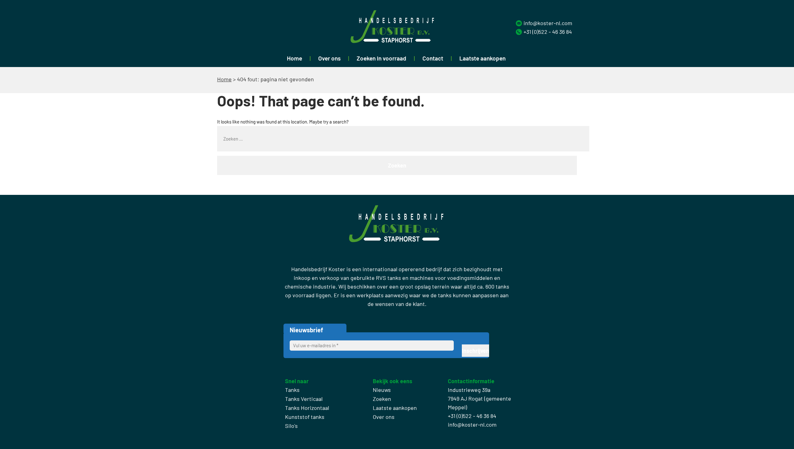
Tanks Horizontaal (307, 407)
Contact (432, 58)
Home (294, 58)
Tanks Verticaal (304, 398)
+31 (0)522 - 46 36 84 (548, 31)
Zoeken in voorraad (381, 58)
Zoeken (382, 398)
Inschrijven (475, 350)
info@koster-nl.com (548, 23)
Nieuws (382, 389)
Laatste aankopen (482, 58)
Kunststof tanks (304, 416)
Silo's (291, 425)
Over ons (329, 58)
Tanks (292, 389)
